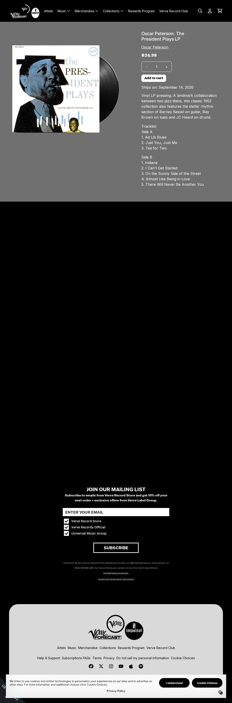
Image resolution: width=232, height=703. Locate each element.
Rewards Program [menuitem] (141, 11)
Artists (61, 648)
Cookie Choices (183, 658)
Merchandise (88, 648)
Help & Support (48, 658)
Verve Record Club (160, 648)
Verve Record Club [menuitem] (173, 11)
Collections (107, 648)
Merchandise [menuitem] (84, 11)
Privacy (109, 658)
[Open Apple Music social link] (131, 666)
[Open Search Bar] (199, 10)
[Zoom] (67, 89)
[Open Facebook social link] (91, 666)
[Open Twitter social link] (101, 666)
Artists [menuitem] (48, 11)
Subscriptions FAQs (76, 658)
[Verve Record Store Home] (25, 11)
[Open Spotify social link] (141, 666)
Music (72, 648)
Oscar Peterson (154, 47)
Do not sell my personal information (142, 658)
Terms (97, 658)
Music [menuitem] (62, 11)
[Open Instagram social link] (111, 666)
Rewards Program (131, 648)
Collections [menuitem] (111, 11)
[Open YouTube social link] (121, 666)
